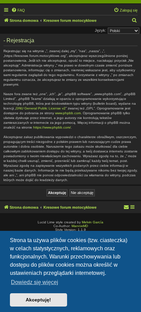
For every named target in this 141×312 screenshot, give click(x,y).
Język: (100, 30)
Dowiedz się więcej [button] (34, 282)
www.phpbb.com (68, 113)
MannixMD (80, 226)
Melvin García (92, 222)
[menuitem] (18, 10)
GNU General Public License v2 (41, 108)
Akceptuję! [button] (38, 299)
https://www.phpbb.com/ (52, 127)
